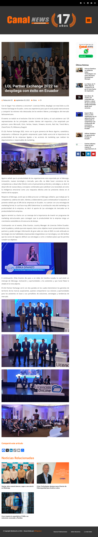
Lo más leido (88, 532)
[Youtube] (91, 3)
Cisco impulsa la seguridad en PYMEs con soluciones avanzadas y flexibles (15, 517)
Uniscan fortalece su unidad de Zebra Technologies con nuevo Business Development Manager (90, 74)
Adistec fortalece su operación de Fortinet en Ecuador (90, 136)
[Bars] (94, 3)
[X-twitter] (84, 3)
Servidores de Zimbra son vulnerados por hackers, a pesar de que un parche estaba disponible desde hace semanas (90, 102)
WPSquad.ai (38, 531)
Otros (35, 100)
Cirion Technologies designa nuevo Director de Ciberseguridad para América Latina (51, 487)
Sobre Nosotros (75, 532)
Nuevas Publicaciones (60, 532)
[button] (89, 20)
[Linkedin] (87, 3)
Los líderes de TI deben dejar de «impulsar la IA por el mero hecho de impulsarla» (90, 87)
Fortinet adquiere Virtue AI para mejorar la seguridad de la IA (90, 146)
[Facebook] (80, 3)
